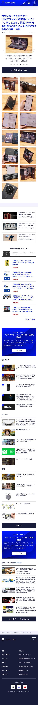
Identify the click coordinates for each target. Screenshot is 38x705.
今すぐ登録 (19, 350)
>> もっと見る (30, 319)
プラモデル (31, 252)
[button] (3, 50)
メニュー (29, 3)
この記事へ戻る (19, 70)
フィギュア (23, 252)
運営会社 (21, 651)
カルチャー (5, 666)
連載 (3, 651)
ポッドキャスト (6, 670)
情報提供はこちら (23, 674)
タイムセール (6, 253)
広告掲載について (23, 670)
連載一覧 (19, 525)
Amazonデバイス (15, 253)
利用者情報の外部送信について (27, 658)
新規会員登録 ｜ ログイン (34, 3)
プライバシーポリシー (25, 654)
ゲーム (4, 662)
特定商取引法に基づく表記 (26, 666)
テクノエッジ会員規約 (25, 662)
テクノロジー (5, 654)
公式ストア (5, 674)
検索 (24, 3)
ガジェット (5, 658)
